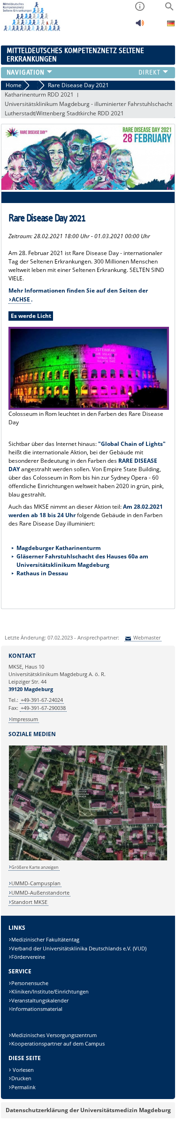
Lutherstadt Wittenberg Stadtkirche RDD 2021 (64, 113)
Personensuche (29, 982)
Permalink (23, 1087)
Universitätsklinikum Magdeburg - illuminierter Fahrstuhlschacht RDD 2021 (88, 104)
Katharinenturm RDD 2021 (39, 94)
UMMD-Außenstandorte (40, 892)
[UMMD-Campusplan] (88, 858)
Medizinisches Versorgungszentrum (54, 1035)
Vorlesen (22, 1069)
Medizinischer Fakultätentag (45, 939)
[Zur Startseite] (31, 29)
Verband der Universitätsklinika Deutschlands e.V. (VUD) (78, 948)
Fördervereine (28, 956)
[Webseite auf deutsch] (171, 25)
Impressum (24, 719)
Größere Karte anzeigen (35, 867)
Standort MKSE (29, 901)
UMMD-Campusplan (36, 883)
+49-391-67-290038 (43, 707)
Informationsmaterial (36, 1008)
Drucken (21, 1078)
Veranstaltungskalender (40, 1000)
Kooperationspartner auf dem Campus (58, 1043)
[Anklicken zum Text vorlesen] (140, 26)
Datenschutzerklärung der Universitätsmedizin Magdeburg (88, 1110)
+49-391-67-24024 (42, 699)
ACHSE (21, 299)
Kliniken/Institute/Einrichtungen (50, 991)
